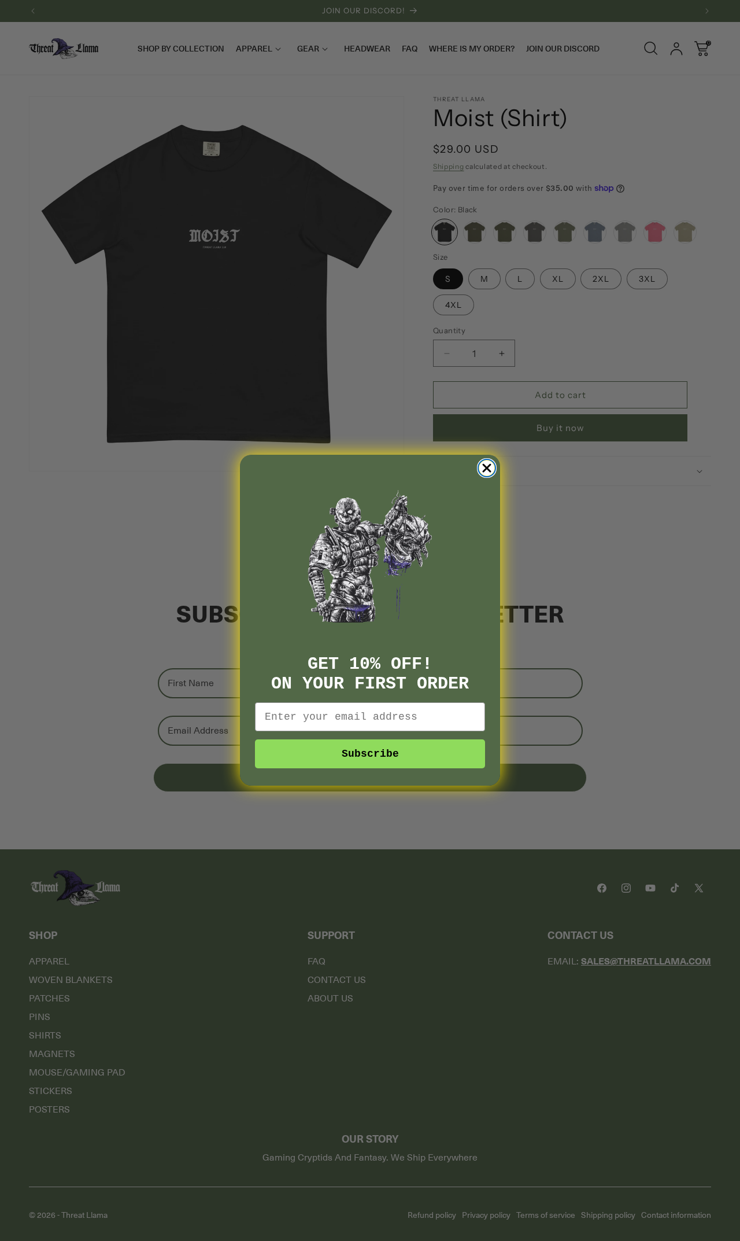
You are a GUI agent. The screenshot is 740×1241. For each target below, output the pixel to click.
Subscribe (370, 754)
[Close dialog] (486, 468)
